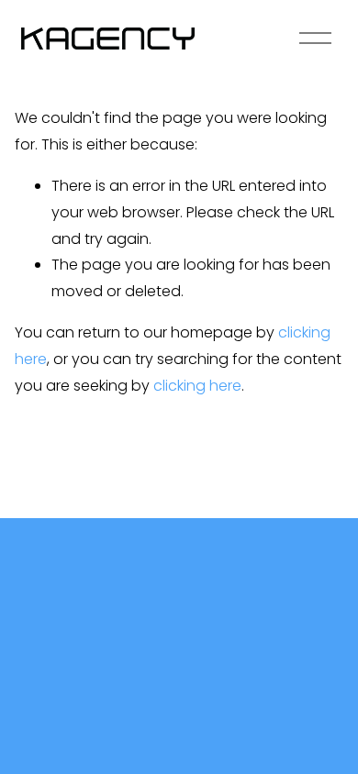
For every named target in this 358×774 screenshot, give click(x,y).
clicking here (197, 385)
